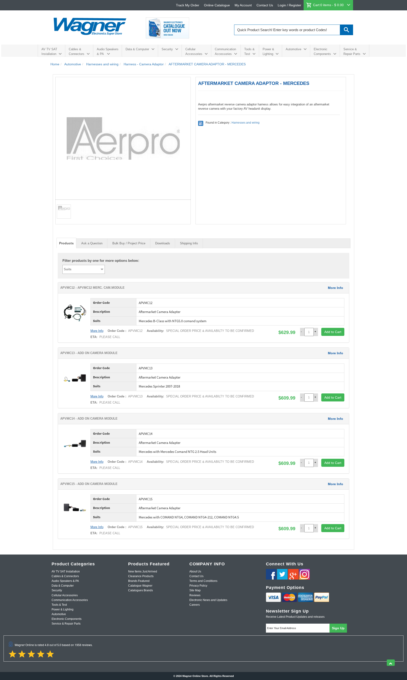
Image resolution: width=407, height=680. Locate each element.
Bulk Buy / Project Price (128, 243)
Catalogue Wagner (140, 585)
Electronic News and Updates (208, 600)
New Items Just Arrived (142, 571)
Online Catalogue (217, 5)
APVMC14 (134, 461)
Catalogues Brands (140, 590)
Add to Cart (332, 332)
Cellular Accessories (193, 51)
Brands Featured (139, 581)
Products (66, 243)
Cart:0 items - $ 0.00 (329, 5)
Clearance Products (141, 576)
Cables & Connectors (76, 51)
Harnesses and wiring (246, 122)
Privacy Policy (198, 585)
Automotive (293, 49)
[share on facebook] (271, 574)
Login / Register (289, 5)
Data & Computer (137, 49)
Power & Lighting (268, 51)
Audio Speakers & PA (107, 51)
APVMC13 (134, 396)
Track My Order (187, 5)
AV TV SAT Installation (49, 51)
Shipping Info (189, 243)
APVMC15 (134, 527)
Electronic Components (322, 51)
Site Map (195, 590)
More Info (335, 288)
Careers (194, 604)
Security (167, 49)
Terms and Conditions (203, 581)
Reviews (194, 595)
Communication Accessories (225, 51)
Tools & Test (249, 51)
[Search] (346, 30)
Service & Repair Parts (351, 51)
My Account (243, 5)
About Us (195, 571)
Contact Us (264, 5)
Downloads (162, 243)
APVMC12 (134, 331)
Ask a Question (91, 243)
